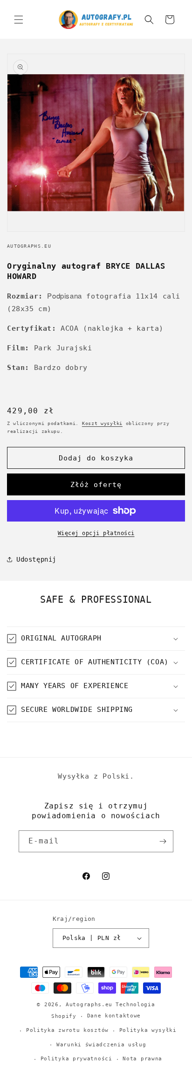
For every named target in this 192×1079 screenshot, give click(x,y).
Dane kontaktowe (114, 1016)
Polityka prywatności (76, 1059)
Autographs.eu (89, 1005)
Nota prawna (142, 1059)
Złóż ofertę (96, 484)
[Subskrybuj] (162, 841)
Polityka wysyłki (148, 1030)
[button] (18, 19)
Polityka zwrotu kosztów (67, 1030)
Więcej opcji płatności (96, 533)
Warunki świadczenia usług (101, 1045)
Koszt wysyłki (102, 423)
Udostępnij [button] (36, 559)
